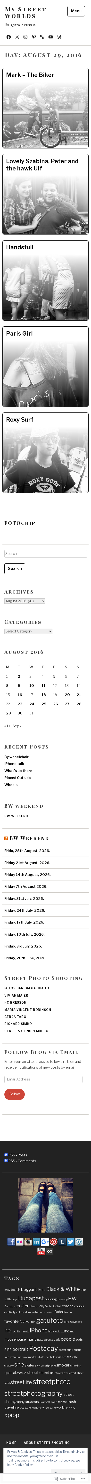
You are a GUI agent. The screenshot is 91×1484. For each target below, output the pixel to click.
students (32, 1402)
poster (62, 1350)
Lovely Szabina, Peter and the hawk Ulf (42, 165)
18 (43, 695)
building (51, 1299)
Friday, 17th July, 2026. (24, 922)
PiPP (8, 1350)
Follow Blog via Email (41, 1052)
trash (71, 1402)
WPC (72, 1407)
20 (67, 695)
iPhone (39, 1330)
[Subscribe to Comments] (6, 1161)
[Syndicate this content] (6, 838)
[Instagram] (25, 36)
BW (72, 1298)
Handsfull (19, 247)
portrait (20, 1349)
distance (49, 1312)
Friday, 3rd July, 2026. (23, 946)
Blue (83, 1290)
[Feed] (59, 36)
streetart (71, 1373)
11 (43, 685)
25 (43, 704)
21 (79, 695)
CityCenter (45, 1306)
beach (15, 1290)
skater (29, 1365)
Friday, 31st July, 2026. (24, 898)
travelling (11, 1407)
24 (31, 704)
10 (31, 685)
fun (33, 1321)
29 (8, 713)
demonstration (34, 1312)
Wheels (10, 785)
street (33, 1372)
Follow (14, 1094)
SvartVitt (45, 1402)
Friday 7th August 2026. (25, 886)
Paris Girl (19, 333)
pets (79, 1339)
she (19, 1364)
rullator (40, 1357)
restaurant (16, 1357)
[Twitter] (17, 36)
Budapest (31, 1298)
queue (77, 1350)
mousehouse (15, 1339)
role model (29, 1357)
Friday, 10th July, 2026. (24, 934)
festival (24, 1321)
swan (54, 1402)
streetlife (21, 1382)
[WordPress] (42, 36)
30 (20, 713)
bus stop (62, 1299)
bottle (7, 1299)
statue (21, 1373)
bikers (40, 1289)
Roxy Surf (19, 419)
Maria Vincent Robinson (27, 1010)
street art (46, 1373)
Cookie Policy (24, 1465)
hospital (16, 1331)
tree (22, 1407)
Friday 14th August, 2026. (27, 875)
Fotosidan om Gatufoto (26, 988)
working (62, 1407)
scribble (50, 1357)
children (22, 1306)
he (7, 1330)
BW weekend (16, 816)
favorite (11, 1321)
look (57, 1331)
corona (67, 1306)
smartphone (48, 1365)
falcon (68, 1312)
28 (79, 704)
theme (62, 1402)
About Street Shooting (47, 1443)
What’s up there (18, 771)
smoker (63, 1365)
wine (53, 1407)
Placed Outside (17, 778)
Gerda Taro (15, 1017)
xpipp (11, 1414)
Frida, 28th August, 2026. (27, 851)
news (40, 1339)
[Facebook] (9, 36)
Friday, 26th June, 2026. (25, 958)
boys (14, 1299)
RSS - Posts (17, 1155)
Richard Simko (18, 1024)
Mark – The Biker (30, 74)
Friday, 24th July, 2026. (24, 910)
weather (37, 1407)
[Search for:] (45, 555)
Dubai (59, 1312)
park (57, 1339)
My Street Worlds (26, 12)
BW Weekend (29, 838)
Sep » (17, 726)
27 (67, 704)
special (10, 1373)
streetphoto (52, 1381)
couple (79, 1306)
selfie (75, 1357)
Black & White (63, 1289)
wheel (45, 1407)
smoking (75, 1365)
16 (20, 695)
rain (6, 1357)
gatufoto (49, 1320)
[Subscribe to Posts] (6, 1155)
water (28, 1407)
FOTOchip (20, 523)
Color (57, 1306)
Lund (64, 1331)
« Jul (7, 726)
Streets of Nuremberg (26, 1031)
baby (7, 1290)
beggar (28, 1289)
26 (55, 704)
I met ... (25, 1331)
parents (48, 1339)
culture (20, 1312)
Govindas (76, 1321)
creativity (10, 1312)
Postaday (43, 1348)
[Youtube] (51, 36)
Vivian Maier (16, 995)
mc (72, 1331)
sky (37, 1365)
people (68, 1339)
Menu (76, 11)
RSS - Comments (22, 1161)
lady (51, 1331)
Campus (9, 1306)
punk (70, 1350)
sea (68, 1357)
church (34, 1306)
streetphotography (33, 1393)
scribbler (61, 1357)
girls (66, 1321)
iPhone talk (14, 764)
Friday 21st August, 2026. (27, 863)
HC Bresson (15, 1002)
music (31, 1339)
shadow (9, 1365)
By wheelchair (16, 757)
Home (11, 1443)
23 (20, 704)
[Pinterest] (34, 36)
